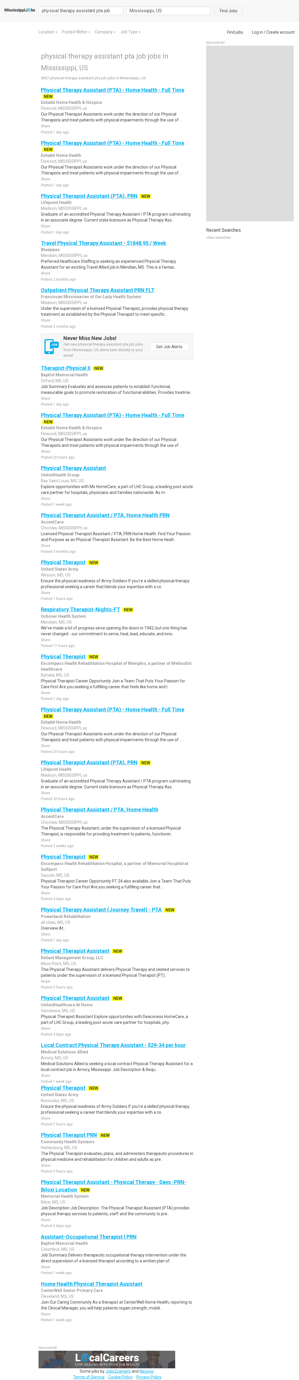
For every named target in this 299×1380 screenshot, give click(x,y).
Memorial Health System (65, 1196)
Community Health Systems (68, 1141)
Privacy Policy (148, 1377)
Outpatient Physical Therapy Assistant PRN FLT (97, 290)
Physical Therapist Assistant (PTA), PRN (89, 196)
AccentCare (52, 522)
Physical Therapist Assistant (75, 951)
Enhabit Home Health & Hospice (71, 102)
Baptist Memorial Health (64, 375)
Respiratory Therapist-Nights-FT (80, 609)
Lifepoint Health (56, 202)
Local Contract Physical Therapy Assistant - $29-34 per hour (113, 1045)
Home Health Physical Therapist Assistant (91, 1284)
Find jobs (235, 32)
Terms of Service (89, 1377)
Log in (257, 32)
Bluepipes (50, 249)
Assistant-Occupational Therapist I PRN (89, 1237)
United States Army (59, 569)
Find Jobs (228, 10)
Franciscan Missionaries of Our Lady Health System (91, 296)
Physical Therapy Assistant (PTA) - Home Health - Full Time (112, 90)
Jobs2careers (118, 1371)
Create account (280, 32)
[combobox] (168, 10)
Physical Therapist (63, 562)
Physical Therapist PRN (69, 1135)
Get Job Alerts (169, 346)
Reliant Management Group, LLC (72, 957)
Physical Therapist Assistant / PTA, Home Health (99, 809)
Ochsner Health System (63, 616)
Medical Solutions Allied (64, 1052)
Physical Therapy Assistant (73, 468)
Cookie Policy (120, 1377)
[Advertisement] (250, 133)
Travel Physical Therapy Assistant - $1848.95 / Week (103, 243)
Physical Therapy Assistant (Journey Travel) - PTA (101, 910)
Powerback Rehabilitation (66, 916)
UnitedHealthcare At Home (67, 1005)
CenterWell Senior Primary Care (72, 1290)
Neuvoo (147, 1371)
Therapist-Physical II (66, 368)
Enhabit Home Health (61, 155)
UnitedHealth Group (60, 475)
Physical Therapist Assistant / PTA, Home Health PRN (105, 515)
